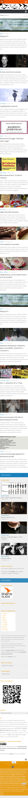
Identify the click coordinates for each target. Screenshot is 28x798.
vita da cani (10, 736)
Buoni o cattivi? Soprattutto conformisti (11, 498)
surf (24, 732)
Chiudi (1, 794)
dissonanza (10, 726)
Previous (24, 16)
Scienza (6, 272)
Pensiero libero (5, 496)
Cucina (2, 241)
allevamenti (20, 720)
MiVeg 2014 (4, 36)
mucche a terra (8, 732)
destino (26, 724)
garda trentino (22, 726)
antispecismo (3, 722)
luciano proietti (19, 730)
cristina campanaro (14, 724)
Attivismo (2, 103)
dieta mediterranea (4, 726)
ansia (24, 720)
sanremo (12, 732)
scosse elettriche (20, 732)
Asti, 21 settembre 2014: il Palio (11, 383)
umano (1, 734)
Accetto (24, 783)
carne (25, 722)
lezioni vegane (21, 728)
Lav (15, 728)
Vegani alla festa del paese (9, 212)
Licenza (11, 753)
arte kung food (9, 722)
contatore (10, 656)
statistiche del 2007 (10, 650)
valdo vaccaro (5, 734)
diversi (14, 726)
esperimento (17, 726)
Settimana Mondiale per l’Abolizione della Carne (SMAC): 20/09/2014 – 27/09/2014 (12, 348)
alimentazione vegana (13, 720)
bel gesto (21, 722)
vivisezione (15, 736)
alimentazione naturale (3, 720)
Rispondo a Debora (6, 558)
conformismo (7, 724)
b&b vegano (18, 722)
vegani (13, 734)
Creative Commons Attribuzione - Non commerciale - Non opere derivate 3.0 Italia (13, 748)
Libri (1, 69)
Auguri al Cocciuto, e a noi (8, 517)
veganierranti (18, 734)
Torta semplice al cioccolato (9, 244)
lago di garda (12, 728)
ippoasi (4, 728)
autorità (14, 722)
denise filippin (21, 724)
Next (27, 16)
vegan (9, 735)
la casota (8, 728)
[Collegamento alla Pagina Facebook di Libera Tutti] (24, 475)
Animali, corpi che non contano (10, 72)
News (1, 33)
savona (15, 732)
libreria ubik (13, 730)
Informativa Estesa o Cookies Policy (12, 783)
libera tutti (4, 730)
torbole (26, 732)
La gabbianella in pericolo (8, 106)
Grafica (13, 571)
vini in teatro (6, 736)
